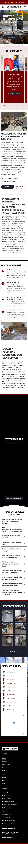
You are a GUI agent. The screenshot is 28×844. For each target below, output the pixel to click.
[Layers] (24, 716)
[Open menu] (25, 7)
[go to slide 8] (11, 105)
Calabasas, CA (10, 690)
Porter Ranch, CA (11, 679)
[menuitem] (14, 758)
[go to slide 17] (22, 105)
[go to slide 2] (4, 105)
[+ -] (14, 724)
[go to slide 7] (10, 105)
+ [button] (4, 716)
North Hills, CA (11, 698)
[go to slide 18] (23, 105)
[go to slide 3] (5, 105)
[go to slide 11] (15, 105)
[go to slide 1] (3, 105)
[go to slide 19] (24, 105)
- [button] (4, 718)
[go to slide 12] (16, 105)
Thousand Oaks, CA (12, 683)
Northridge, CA (11, 675)
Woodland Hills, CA (12, 694)
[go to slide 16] (21, 105)
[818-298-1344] (3, 8)
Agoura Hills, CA (11, 687)
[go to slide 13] (17, 105)
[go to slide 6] (9, 105)
